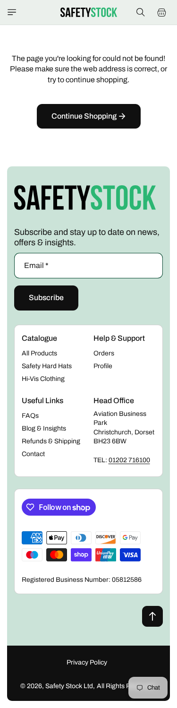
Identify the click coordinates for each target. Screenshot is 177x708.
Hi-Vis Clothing (43, 378)
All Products (39, 353)
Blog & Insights (44, 428)
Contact (33, 454)
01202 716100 (129, 460)
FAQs (30, 415)
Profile (102, 366)
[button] (11, 12)
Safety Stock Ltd (69, 686)
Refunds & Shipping (51, 441)
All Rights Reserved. (127, 686)
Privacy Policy (87, 662)
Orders (103, 353)
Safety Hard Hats (47, 366)
